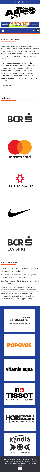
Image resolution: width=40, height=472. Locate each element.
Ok (20, 468)
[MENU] (37, 30)
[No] (37, 464)
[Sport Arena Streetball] (3, 30)
